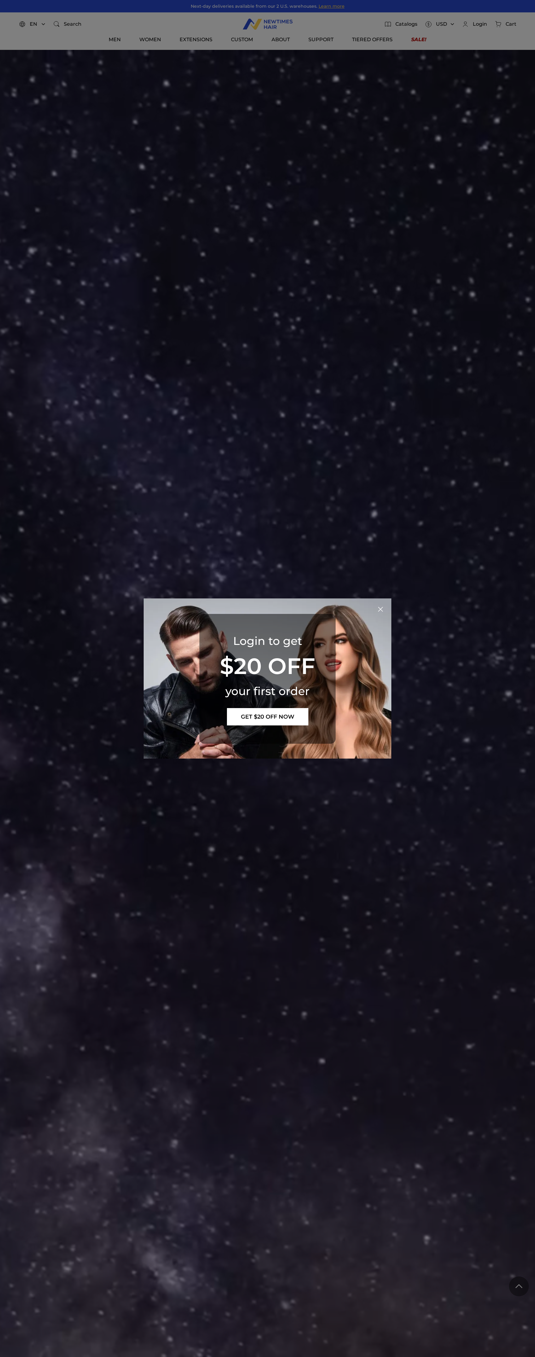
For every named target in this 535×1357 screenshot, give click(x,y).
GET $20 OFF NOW (267, 716)
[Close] (380, 609)
